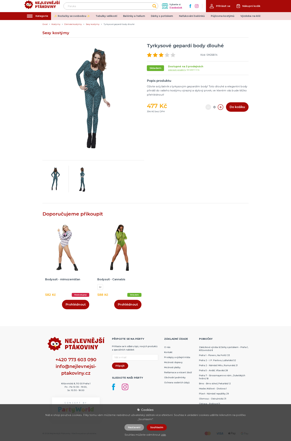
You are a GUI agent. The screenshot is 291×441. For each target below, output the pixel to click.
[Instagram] (197, 6)
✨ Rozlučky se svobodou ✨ (72, 15)
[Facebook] (190, 6)
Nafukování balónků (192, 15)
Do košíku (237, 107)
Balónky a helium (134, 15)
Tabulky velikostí (106, 15)
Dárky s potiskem (162, 15)
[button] (220, 6)
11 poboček (175, 7)
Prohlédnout (76, 304)
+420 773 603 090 (75, 359)
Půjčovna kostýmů (223, 15)
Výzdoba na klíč (250, 15)
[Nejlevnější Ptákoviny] (42, 6)
